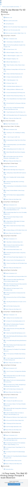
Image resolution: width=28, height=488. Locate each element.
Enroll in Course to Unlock (14, 484)
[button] (1, 1)
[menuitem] (1, 3)
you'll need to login (19, 482)
